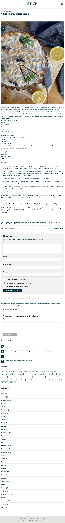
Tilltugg (3, 491)
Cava (47, 371)
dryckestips (27, 374)
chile (10, 374)
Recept (8, 11)
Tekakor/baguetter (9, 228)
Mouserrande (5, 449)
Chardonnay (4, 374)
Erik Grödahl (19, 18)
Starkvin (33, 379)
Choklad (3, 413)
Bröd (2, 403)
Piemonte (3, 224)
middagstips (21, 377)
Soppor (3, 484)
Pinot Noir (42, 377)
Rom (2, 465)
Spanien (28, 379)
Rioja (8, 379)
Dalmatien (32, 222)
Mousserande (5, 452)
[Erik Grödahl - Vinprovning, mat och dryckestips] (32, 4)
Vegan (3, 497)
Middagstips (4, 445)
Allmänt (3, 397)
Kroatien (45, 222)
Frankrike (40, 374)
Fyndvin (45, 374)
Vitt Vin (3, 507)
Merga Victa (50, 222)
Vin (2, 382)
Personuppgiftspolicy (34, 518)
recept (53, 377)
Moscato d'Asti (56, 222)
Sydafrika (44, 379)
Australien (18, 371)
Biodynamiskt (5, 400)
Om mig (43, 518)
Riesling (4, 379)
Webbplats (6, 272)
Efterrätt (41, 222)
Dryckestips (4, 432)
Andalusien (11, 371)
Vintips (12, 11)
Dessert (3, 11)
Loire (15, 377)
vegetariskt (59, 379)
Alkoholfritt (4, 393)
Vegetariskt (4, 501)
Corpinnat (4, 419)
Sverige (38, 379)
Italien (50, 374)
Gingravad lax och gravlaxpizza (14, 356)
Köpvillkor (23, 518)
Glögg (3, 439)
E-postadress (7, 264)
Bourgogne (31, 371)
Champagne (53, 371)
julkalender (60, 374)
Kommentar (7, 242)
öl (14, 382)
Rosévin (13, 379)
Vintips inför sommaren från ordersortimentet (19, 360)
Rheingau (58, 377)
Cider (2, 416)
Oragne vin (4, 458)
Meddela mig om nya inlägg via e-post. (17, 286)
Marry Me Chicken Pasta (12, 346)
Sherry (22, 379)
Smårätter (4, 481)
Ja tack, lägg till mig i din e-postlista (16, 279)
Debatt (3, 423)
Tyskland (50, 379)
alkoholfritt (4, 371)
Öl (2, 455)
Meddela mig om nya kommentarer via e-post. (19, 283)
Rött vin (18, 379)
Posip (7, 224)
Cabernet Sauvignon (40, 371)
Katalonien (4, 377)
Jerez (55, 374)
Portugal (48, 377)
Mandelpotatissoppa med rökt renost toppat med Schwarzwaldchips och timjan (28, 351)
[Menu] (2, 4)
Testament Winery (13, 224)
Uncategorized (5, 494)
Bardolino (24, 371)
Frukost (3, 436)
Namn (5, 256)
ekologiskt (33, 374)
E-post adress (6, 318)
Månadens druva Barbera (54, 228)
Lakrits (3, 442)
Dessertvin (20, 374)
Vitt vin (11, 382)
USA (54, 379)
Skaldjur (3, 478)
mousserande (29, 377)
